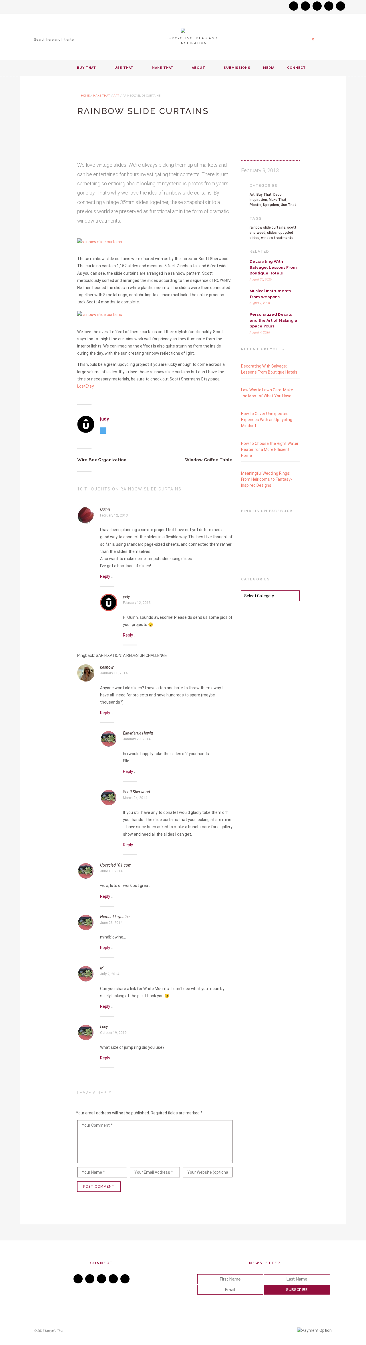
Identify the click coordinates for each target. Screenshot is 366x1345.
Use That (124, 68)
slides (272, 233)
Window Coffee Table (208, 459)
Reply (105, 576)
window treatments (277, 238)
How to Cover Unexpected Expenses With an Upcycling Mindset (266, 419)
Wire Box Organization (101, 459)
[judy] (85, 424)
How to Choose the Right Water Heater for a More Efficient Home (270, 449)
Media (268, 68)
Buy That (86, 68)
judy (104, 419)
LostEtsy (85, 386)
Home (84, 95)
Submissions (237, 68)
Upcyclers (271, 205)
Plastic (255, 205)
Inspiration (258, 200)
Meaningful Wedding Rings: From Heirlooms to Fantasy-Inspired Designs (266, 479)
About (198, 68)
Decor (278, 195)
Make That (163, 68)
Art (116, 95)
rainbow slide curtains (267, 227)
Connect (296, 68)
